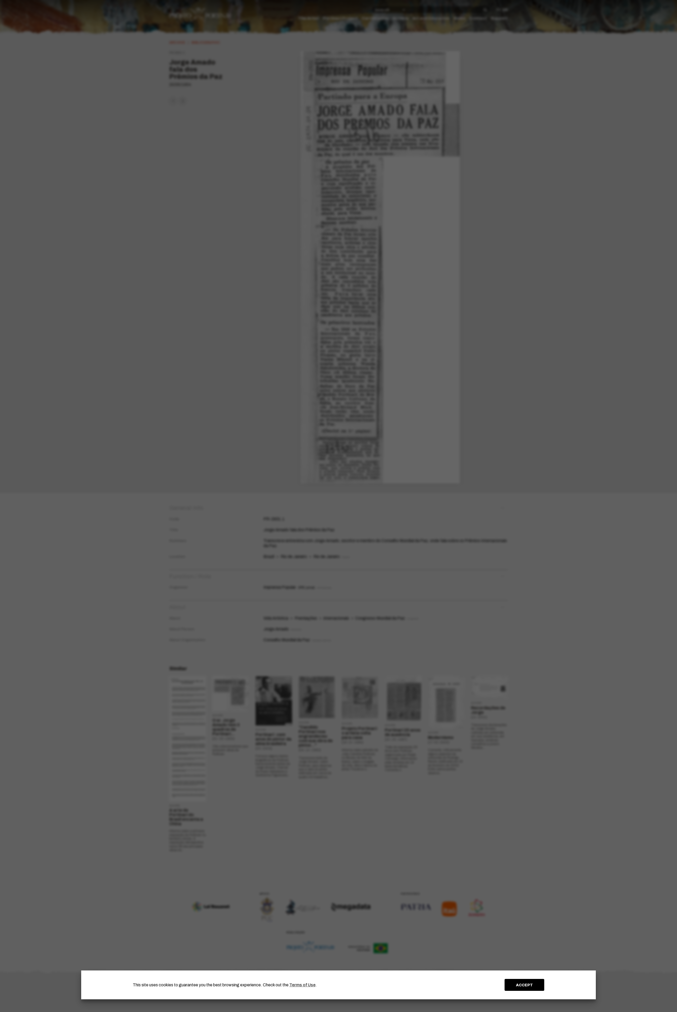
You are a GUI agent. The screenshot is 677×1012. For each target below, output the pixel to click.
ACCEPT (524, 985)
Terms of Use (302, 985)
